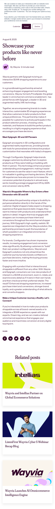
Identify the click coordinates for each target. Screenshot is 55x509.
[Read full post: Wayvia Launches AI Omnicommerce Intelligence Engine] (27, 473)
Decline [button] (37, 26)
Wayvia (16, 67)
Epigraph (24, 99)
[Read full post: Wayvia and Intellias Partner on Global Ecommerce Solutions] (27, 375)
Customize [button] (16, 26)
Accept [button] (26, 26)
